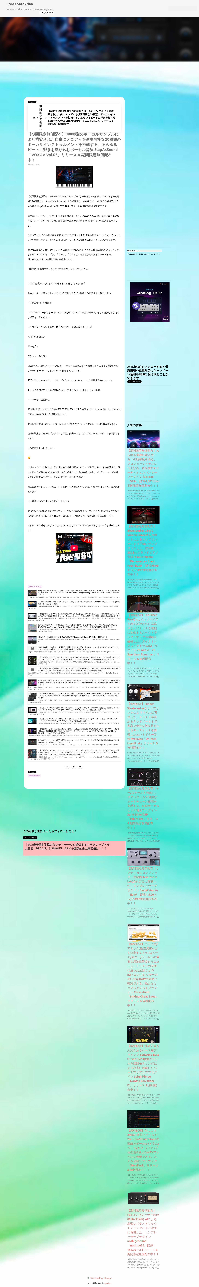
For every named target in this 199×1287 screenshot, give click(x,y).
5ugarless (107, 1283)
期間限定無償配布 (34, 775)
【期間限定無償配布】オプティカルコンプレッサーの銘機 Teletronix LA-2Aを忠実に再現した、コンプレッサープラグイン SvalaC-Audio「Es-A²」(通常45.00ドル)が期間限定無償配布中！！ (143, 886)
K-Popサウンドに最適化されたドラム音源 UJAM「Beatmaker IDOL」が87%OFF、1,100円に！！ (72, 637)
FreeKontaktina (19, 4)
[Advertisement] (99, 79)
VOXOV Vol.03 (35, 586)
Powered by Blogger (101, 1278)
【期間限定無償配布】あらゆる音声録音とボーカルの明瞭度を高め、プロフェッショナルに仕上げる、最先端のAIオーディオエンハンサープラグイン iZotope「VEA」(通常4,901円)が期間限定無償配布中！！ (143, 468)
